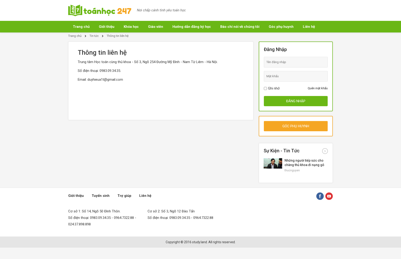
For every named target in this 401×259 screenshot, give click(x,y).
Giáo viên (155, 27)
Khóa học (131, 27)
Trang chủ (81, 27)
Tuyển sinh (101, 196)
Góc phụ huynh (281, 27)
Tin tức (94, 36)
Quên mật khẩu (318, 88)
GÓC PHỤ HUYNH (295, 126)
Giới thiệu (106, 27)
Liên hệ (309, 27)
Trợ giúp (124, 196)
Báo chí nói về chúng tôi (239, 27)
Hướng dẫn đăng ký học (191, 27)
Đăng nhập (295, 101)
